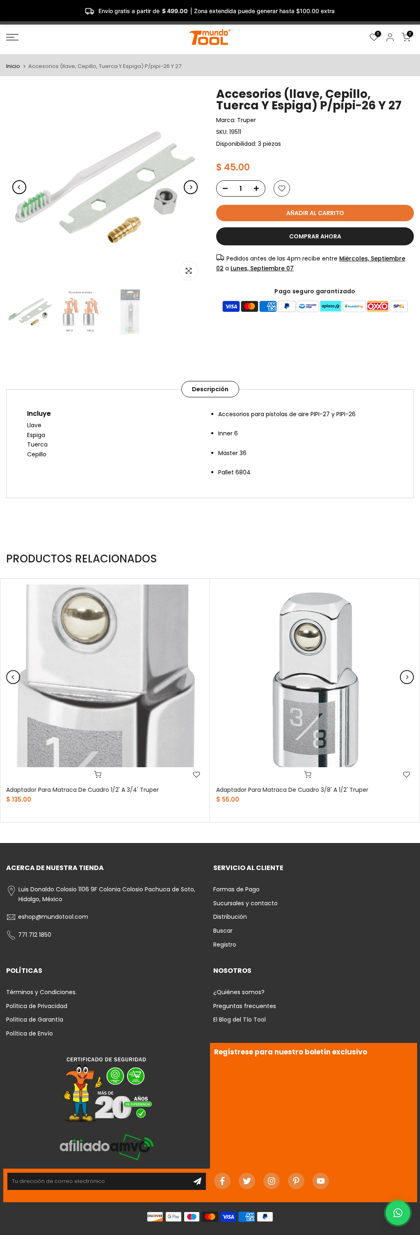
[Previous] (19, 187)
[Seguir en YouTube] (321, 1181)
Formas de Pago (236, 889)
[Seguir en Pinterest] (296, 1181)
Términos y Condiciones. (41, 992)
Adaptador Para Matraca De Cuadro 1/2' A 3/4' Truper (82, 790)
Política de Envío (29, 1033)
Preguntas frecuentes (244, 1006)
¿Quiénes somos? (239, 992)
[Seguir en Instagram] (271, 1181)
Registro (224, 944)
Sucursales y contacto (245, 903)
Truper (246, 120)
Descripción (210, 389)
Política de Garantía (34, 1019)
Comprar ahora (315, 236)
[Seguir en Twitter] (247, 1181)
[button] (398, 1213)
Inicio (13, 66)
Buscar (223, 931)
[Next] (191, 187)
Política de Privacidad (36, 1006)
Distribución (230, 917)
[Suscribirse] (197, 1181)
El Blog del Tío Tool (239, 1019)
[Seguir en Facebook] (222, 1181)
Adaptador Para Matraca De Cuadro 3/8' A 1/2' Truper (292, 790)
